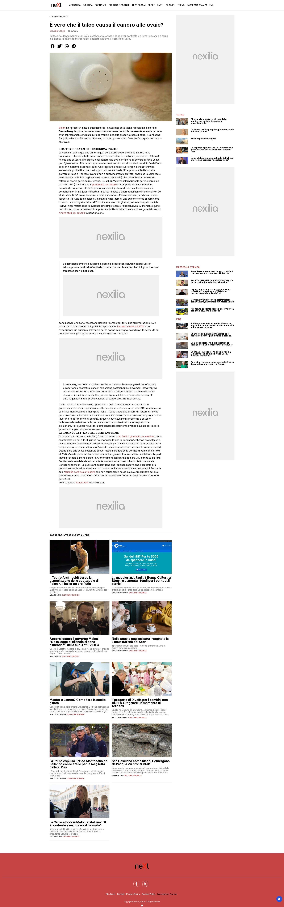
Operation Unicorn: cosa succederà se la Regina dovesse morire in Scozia (212, 363)
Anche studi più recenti (72, 212)
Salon (62, 127)
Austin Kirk (82, 482)
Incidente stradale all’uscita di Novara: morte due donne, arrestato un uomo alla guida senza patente (212, 325)
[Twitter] (143, 882)
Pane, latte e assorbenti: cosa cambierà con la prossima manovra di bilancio (212, 272)
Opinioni (170, 5)
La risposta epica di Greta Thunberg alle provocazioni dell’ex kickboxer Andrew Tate (212, 149)
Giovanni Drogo (57, 31)
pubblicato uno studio (104, 184)
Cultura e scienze (59, 17)
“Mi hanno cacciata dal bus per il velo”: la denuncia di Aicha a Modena (212, 310)
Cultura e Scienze (119, 5)
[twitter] (60, 48)
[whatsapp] (67, 48)
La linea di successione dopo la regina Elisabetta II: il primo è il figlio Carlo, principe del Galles (211, 354)
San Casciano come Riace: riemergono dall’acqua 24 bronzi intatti (141, 762)
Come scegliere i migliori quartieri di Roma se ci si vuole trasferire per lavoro (212, 344)
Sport (151, 5)
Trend (181, 5)
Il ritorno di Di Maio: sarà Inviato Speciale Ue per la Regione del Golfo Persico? (212, 281)
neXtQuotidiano (120, 593)
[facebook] (52, 48)
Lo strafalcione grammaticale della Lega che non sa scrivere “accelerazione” (212, 159)
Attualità (75, 5)
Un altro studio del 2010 (130, 326)
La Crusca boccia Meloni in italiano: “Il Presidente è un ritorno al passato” (78, 824)
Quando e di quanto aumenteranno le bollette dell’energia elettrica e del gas (211, 335)
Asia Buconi (55, 595)
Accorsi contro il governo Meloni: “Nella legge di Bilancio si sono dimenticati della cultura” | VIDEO (75, 642)
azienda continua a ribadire (80, 471)
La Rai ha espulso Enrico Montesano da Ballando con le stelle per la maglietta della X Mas (78, 764)
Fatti (160, 5)
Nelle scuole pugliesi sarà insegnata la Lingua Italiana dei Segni (140, 640)
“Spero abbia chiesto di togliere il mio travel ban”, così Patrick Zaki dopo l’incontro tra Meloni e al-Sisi (210, 291)
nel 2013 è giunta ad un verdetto (136, 436)
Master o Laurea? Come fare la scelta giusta (78, 701)
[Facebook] (134, 882)
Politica (88, 5)
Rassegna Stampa (197, 5)
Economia (100, 5)
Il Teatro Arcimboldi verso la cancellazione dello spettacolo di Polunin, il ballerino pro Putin (74, 580)
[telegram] (74, 48)
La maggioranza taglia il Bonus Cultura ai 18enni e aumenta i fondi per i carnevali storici (141, 580)
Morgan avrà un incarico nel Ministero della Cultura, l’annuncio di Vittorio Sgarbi (212, 301)
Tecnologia (139, 5)
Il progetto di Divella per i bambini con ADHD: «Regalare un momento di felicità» (140, 703)
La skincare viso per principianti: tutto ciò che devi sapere (212, 130)
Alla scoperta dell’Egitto (203, 139)
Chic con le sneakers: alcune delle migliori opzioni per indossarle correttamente (209, 121)
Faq (211, 5)
